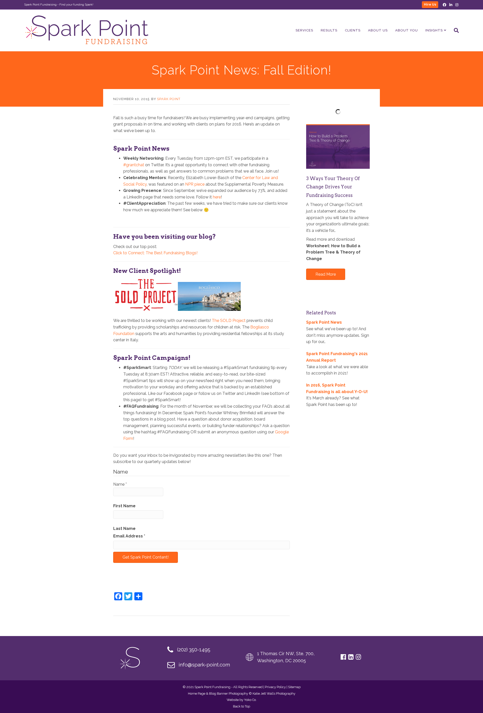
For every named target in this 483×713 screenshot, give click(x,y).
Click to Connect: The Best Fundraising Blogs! (155, 252)
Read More (325, 274)
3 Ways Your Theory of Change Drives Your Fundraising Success (333, 187)
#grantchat (133, 164)
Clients (352, 30)
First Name (124, 506)
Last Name (124, 528)
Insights (434, 30)
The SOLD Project (229, 320)
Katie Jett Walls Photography (274, 693)
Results (329, 30)
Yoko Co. (250, 700)
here (217, 197)
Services (304, 30)
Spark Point (168, 99)
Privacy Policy (275, 687)
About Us (378, 30)
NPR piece (195, 184)
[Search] (454, 30)
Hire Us (430, 4)
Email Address (129, 536)
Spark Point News (324, 322)
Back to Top (241, 706)
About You (406, 30)
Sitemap (294, 687)
